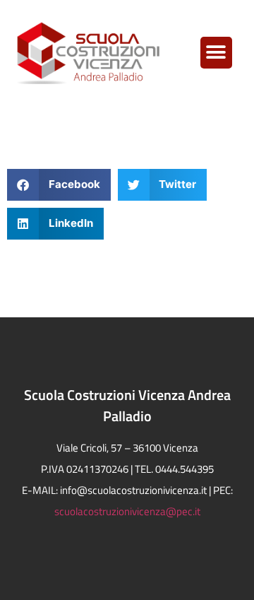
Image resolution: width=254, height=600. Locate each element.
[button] (216, 53)
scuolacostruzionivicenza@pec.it (127, 511)
